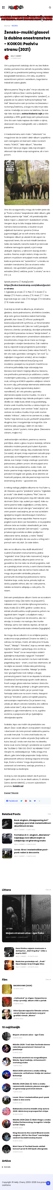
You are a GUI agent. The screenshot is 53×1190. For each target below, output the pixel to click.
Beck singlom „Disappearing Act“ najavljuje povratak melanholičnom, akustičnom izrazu (33, 823)
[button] (39, 801)
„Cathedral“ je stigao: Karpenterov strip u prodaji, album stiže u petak (30, 999)
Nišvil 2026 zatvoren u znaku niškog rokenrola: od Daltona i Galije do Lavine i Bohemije (32, 1073)
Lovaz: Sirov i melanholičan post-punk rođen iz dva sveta (31, 851)
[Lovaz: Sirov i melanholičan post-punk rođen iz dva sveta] (7, 853)
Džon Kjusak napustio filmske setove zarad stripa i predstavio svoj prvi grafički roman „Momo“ (31, 1013)
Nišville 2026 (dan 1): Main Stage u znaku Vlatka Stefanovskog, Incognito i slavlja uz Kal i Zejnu (32, 1122)
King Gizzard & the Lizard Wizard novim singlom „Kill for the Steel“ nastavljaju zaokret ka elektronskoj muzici (31, 1135)
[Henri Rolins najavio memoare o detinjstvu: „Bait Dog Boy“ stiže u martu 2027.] (9, 952)
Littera (9, 929)
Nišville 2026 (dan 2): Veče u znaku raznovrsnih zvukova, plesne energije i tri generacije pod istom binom (31, 1086)
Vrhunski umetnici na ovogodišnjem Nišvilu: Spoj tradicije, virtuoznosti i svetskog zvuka (30, 1060)
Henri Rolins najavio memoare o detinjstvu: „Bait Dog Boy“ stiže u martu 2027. (31, 950)
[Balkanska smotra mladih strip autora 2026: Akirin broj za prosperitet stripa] (6, 1111)
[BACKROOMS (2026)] (7, 989)
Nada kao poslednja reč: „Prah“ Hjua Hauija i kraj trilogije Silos (30, 962)
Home (7, 25)
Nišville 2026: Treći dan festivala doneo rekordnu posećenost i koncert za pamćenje (31, 1047)
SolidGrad (18, 786)
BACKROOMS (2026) (22, 985)
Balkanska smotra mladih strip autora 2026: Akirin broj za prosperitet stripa (31, 1110)
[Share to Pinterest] (26, 801)
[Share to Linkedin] (30, 801)
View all (48, 890)
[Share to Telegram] (34, 801)
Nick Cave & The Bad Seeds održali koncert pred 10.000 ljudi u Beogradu (30, 1147)
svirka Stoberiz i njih (32, 113)
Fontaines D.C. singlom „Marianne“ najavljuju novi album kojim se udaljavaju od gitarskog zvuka (32, 838)
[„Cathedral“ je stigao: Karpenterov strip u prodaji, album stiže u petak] (7, 1002)
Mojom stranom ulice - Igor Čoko (25, 933)
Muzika (15, 26)
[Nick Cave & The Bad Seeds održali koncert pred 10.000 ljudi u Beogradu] (6, 1149)
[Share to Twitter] (21, 801)
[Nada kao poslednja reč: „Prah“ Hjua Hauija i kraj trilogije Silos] (9, 965)
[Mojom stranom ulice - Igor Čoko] (26, 918)
